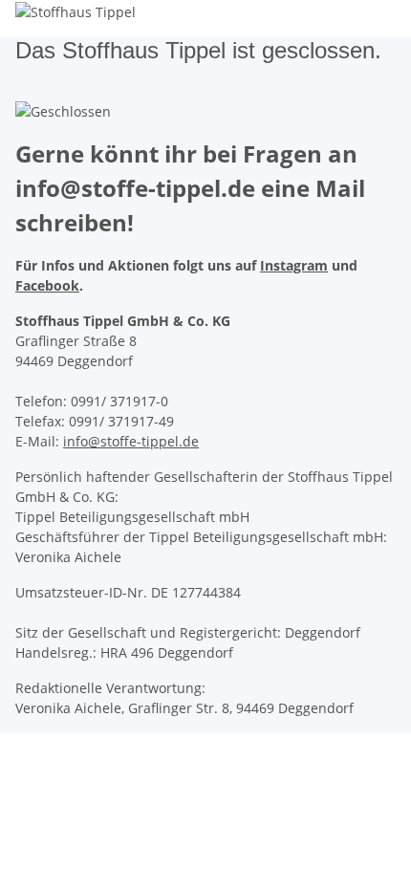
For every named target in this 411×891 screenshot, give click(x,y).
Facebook (47, 285)
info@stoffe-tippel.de (131, 441)
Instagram (294, 265)
